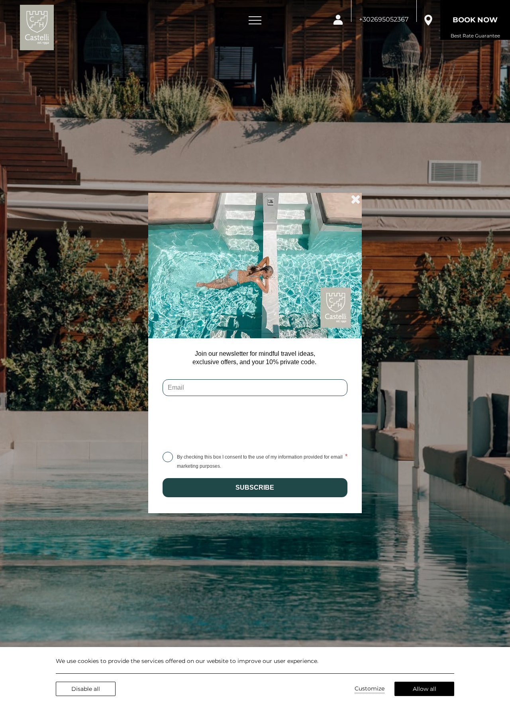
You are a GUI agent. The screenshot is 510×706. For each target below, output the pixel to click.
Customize (369, 688)
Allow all (424, 688)
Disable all (85, 688)
